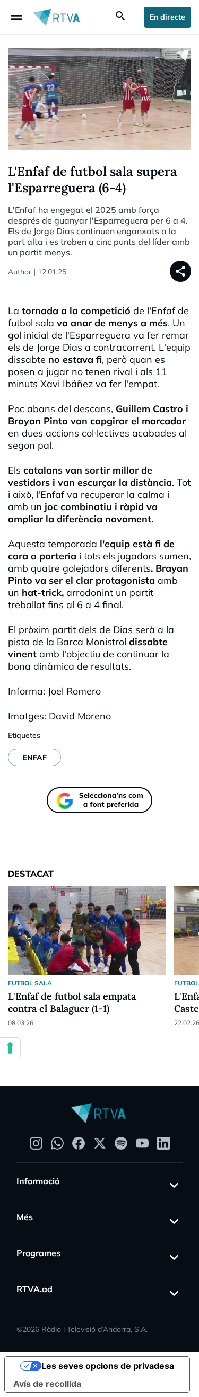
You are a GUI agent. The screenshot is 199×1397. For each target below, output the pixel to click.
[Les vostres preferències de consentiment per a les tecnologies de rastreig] (10, 1048)
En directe (167, 17)
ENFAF (35, 757)
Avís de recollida (47, 1383)
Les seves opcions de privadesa (107, 1365)
